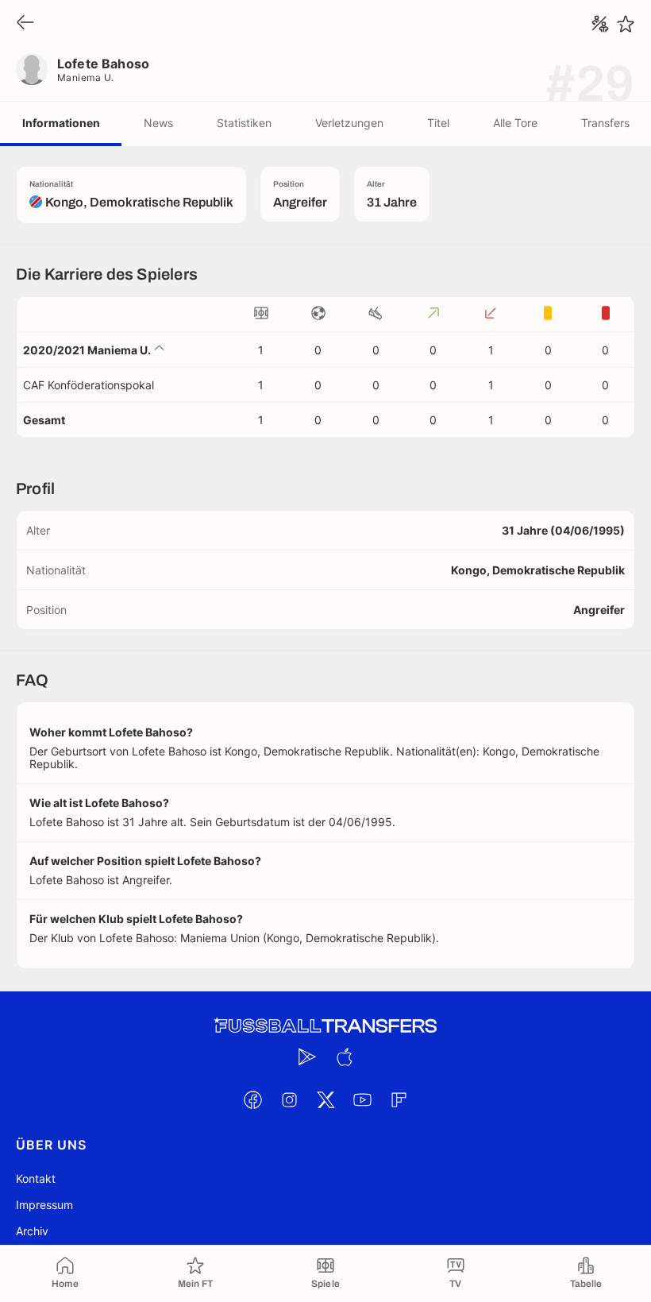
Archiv (32, 1231)
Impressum (44, 1204)
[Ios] (344, 1056)
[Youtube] (362, 1099)
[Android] (307, 1056)
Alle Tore (515, 122)
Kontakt (36, 1178)
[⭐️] (625, 23)
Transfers (605, 122)
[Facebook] (252, 1099)
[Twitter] (325, 1099)
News (158, 122)
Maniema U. (85, 77)
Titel (438, 122)
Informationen (61, 122)
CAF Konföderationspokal (88, 385)
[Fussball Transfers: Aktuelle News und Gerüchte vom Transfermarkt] (325, 1026)
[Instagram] (289, 1099)
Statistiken (244, 122)
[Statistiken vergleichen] (600, 23)
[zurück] (25, 23)
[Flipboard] (398, 1099)
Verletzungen (349, 122)
